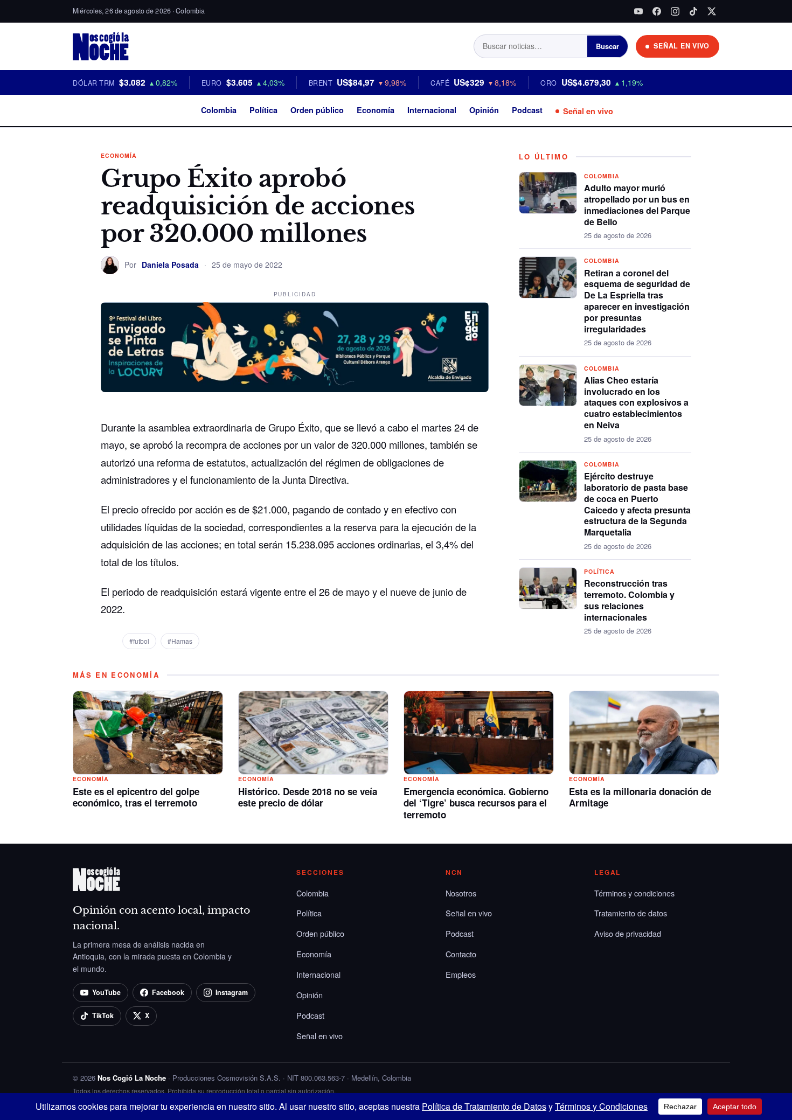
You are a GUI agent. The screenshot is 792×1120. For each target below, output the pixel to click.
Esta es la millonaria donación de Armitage (640, 797)
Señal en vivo (588, 111)
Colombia (219, 110)
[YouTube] (638, 11)
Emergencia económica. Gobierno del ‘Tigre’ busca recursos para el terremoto (476, 803)
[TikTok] (693, 11)
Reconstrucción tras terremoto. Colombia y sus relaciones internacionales (629, 600)
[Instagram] (675, 11)
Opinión (484, 110)
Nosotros (461, 893)
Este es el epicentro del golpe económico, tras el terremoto (136, 797)
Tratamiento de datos (630, 913)
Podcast (527, 110)
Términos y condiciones (634, 893)
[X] (711, 11)
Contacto (461, 953)
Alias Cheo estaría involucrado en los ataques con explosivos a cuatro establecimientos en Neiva (636, 402)
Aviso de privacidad (627, 933)
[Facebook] (656, 11)
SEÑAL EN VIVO (682, 46)
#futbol (139, 640)
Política (263, 110)
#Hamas (180, 640)
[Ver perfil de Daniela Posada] (110, 265)
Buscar (607, 46)
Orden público (317, 110)
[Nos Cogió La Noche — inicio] (101, 46)
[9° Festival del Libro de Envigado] (295, 347)
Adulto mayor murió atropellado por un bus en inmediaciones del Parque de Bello (637, 204)
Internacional (431, 110)
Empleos (461, 974)
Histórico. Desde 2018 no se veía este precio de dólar (307, 797)
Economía (375, 110)
